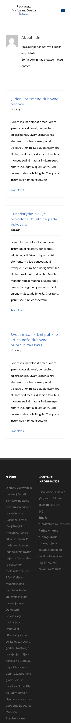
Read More (16, 190)
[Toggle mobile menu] (63, 10)
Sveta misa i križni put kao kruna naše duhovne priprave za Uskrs (34, 339)
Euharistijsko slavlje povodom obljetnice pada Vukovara (34, 219)
